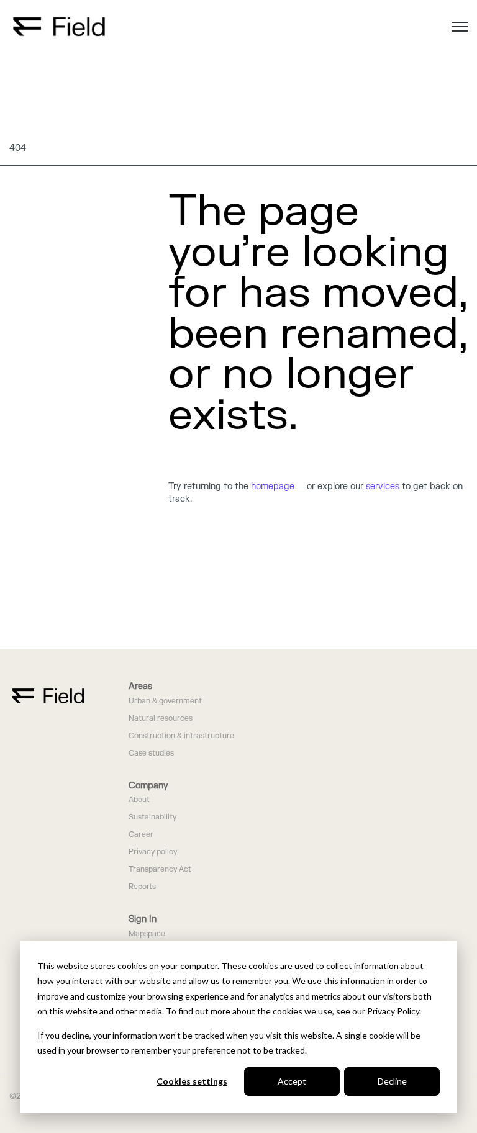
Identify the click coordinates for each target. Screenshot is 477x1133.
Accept (292, 1081)
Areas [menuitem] (140, 686)
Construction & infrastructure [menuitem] (181, 736)
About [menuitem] (139, 800)
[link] (59, 25)
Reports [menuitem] (142, 887)
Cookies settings (192, 1081)
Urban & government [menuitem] (165, 701)
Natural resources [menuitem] (161, 718)
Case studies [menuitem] (151, 753)
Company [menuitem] (148, 785)
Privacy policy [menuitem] (153, 852)
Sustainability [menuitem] (152, 817)
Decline (392, 1081)
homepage (272, 486)
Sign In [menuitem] (143, 919)
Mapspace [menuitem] (147, 934)
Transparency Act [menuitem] (160, 869)
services (382, 486)
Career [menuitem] (141, 834)
